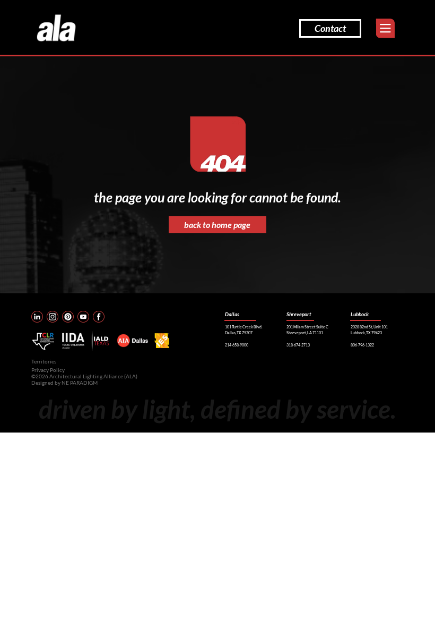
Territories (43, 361)
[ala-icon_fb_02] (99, 317)
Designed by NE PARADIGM (64, 382)
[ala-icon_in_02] (37, 317)
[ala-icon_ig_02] (52, 317)
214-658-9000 (236, 345)
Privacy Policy (48, 370)
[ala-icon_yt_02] (83, 317)
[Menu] (385, 28)
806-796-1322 (362, 345)
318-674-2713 (298, 345)
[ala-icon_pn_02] (68, 317)
